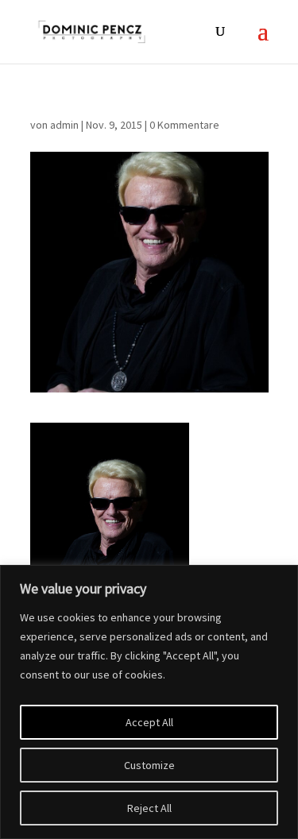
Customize (149, 765)
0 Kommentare (184, 125)
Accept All (149, 722)
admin (64, 125)
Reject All (149, 808)
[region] (149, 702)
